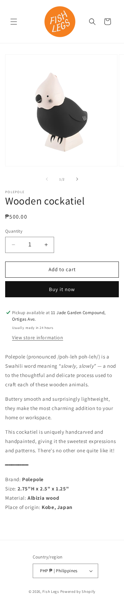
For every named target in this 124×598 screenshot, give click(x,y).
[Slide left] (46, 179)
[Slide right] (77, 179)
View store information (37, 337)
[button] (13, 21)
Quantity (13, 231)
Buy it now (62, 289)
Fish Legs (50, 591)
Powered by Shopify (78, 591)
